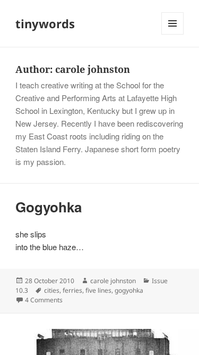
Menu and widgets (173, 34)
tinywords (45, 23)
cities (51, 290)
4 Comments (44, 299)
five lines (98, 290)
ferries (72, 290)
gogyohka (129, 290)
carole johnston (113, 280)
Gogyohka (48, 207)
